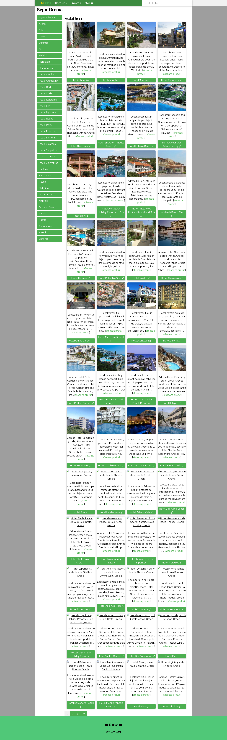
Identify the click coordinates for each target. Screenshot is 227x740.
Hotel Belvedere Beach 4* (81, 705)
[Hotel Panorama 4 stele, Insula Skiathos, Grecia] (172, 35)
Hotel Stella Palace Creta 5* (80, 561)
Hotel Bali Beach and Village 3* (111, 401)
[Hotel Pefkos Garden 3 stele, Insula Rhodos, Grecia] (81, 295)
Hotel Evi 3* (171, 656)
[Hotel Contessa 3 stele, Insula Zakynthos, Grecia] (141, 295)
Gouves (43, 49)
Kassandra (45, 175)
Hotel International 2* (172, 609)
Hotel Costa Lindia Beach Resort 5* (141, 401)
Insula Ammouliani (49, 80)
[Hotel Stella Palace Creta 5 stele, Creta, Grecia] (81, 522)
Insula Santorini (47, 137)
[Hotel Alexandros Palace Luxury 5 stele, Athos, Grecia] (172, 97)
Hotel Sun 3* (81, 512)
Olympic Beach (47, 207)
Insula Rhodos (47, 131)
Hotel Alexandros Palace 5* (111, 561)
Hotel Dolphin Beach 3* (111, 465)
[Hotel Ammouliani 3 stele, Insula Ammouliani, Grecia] (111, 35)
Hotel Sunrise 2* (141, 80)
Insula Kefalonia (48, 99)
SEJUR (112, 731)
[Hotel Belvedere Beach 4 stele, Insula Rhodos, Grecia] (81, 665)
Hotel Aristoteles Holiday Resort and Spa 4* (111, 212)
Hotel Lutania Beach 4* (141, 146)
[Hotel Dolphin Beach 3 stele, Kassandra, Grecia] (111, 420)
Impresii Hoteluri (82, 3)
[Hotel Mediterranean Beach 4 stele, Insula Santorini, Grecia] (111, 665)
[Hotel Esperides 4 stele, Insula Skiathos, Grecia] (81, 572)
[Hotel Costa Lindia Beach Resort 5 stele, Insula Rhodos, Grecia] (141, 358)
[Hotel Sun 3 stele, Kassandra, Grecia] (81, 473)
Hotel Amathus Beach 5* (141, 465)
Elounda (43, 42)
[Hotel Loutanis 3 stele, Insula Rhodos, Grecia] (141, 570)
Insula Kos (44, 106)
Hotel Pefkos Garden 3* (80, 340)
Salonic (43, 232)
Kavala (42, 181)
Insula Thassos (47, 156)
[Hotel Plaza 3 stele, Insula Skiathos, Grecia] (141, 664)
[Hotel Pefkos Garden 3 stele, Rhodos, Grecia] (81, 358)
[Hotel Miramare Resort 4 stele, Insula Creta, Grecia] (111, 295)
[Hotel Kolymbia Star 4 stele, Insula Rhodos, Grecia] (111, 233)
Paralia (43, 213)
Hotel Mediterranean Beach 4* (111, 705)
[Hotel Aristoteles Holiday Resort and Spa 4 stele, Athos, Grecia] (111, 163)
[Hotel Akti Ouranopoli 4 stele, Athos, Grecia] (141, 617)
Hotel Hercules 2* (172, 562)
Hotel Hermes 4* (80, 278)
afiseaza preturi (111, 72)
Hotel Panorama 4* (171, 80)
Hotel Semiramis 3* (80, 465)
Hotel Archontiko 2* (81, 80)
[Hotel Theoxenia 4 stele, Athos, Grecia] (81, 97)
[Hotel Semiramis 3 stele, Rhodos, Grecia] (81, 420)
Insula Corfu (45, 87)
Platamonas (45, 226)
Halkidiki (43, 55)
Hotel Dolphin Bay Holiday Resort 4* (80, 654)
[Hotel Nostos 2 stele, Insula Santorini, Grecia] (141, 233)
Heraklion (44, 61)
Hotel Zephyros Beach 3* (172, 510)
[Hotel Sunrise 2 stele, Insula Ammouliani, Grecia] (141, 35)
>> (84, 713)
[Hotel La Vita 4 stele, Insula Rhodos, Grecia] (172, 295)
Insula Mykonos (47, 112)
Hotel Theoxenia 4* (80, 146)
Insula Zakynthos (48, 163)
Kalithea (43, 169)
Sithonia (43, 238)
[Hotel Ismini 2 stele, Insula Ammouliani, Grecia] (81, 163)
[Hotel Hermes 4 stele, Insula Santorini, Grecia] (81, 233)
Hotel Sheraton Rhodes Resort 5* (111, 144)
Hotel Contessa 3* (141, 340)
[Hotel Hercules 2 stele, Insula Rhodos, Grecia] (172, 520)
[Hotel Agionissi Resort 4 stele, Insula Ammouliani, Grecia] (111, 572)
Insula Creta (45, 93)
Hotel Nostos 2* (141, 278)
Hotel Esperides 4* (80, 609)
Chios (42, 36)
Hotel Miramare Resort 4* (111, 339)
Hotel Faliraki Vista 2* (141, 512)
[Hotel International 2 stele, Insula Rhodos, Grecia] (172, 572)
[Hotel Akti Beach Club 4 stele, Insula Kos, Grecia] (172, 163)
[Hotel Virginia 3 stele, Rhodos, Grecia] (172, 664)
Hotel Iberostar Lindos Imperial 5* (141, 561)
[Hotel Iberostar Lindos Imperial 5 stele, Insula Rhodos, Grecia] (141, 522)
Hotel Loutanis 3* (141, 609)
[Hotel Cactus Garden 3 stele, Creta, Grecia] (111, 617)
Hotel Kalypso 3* (171, 403)
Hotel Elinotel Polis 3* (172, 465)
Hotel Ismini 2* (81, 215)
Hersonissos (46, 68)
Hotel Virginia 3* (172, 706)
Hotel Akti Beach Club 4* (172, 214)
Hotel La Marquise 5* (111, 512)
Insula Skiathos (47, 144)
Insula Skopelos (48, 150)
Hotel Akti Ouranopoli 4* (141, 656)
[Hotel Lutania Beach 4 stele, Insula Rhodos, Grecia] (141, 97)
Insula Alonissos (48, 74)
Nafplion (44, 188)
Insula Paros (46, 125)
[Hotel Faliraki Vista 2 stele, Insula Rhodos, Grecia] (141, 475)
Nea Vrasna (45, 194)
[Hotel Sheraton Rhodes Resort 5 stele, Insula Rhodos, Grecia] (111, 97)
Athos (42, 30)
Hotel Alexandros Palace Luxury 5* (172, 144)
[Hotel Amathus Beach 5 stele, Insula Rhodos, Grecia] (141, 420)
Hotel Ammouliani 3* (111, 80)
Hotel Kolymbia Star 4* (111, 278)
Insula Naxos (46, 118)
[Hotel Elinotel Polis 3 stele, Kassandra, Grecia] (172, 420)
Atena (42, 23)
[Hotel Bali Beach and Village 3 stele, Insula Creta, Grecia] (111, 358)
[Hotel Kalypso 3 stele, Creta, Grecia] (172, 358)
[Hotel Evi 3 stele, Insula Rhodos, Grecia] (172, 617)
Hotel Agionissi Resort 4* (111, 607)
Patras (42, 219)
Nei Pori (43, 200)
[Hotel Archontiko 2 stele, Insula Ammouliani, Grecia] (81, 35)
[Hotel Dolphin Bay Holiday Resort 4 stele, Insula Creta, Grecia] (81, 619)
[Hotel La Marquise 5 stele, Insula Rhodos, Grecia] (111, 475)
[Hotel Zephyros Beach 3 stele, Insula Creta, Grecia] (172, 475)
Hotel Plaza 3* (141, 706)
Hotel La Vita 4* (172, 340)
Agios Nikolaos (47, 17)
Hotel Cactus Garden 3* (111, 656)
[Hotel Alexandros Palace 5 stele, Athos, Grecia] (111, 522)
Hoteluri (60, 3)
